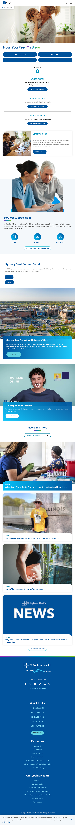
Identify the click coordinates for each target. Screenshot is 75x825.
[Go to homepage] (10, 2)
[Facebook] (25, 684)
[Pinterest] (49, 684)
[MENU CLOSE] (71, 2)
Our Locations (14, 354)
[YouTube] (35, 684)
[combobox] (37, 435)
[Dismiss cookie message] (71, 820)
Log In (9, 277)
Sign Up (9, 282)
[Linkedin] (44, 684)
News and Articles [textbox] (33, 435)
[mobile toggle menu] (66, 2)
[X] (30, 684)
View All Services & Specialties (37, 248)
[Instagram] (40, 684)
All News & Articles (37, 649)
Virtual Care (39, 152)
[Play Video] (37, 385)
